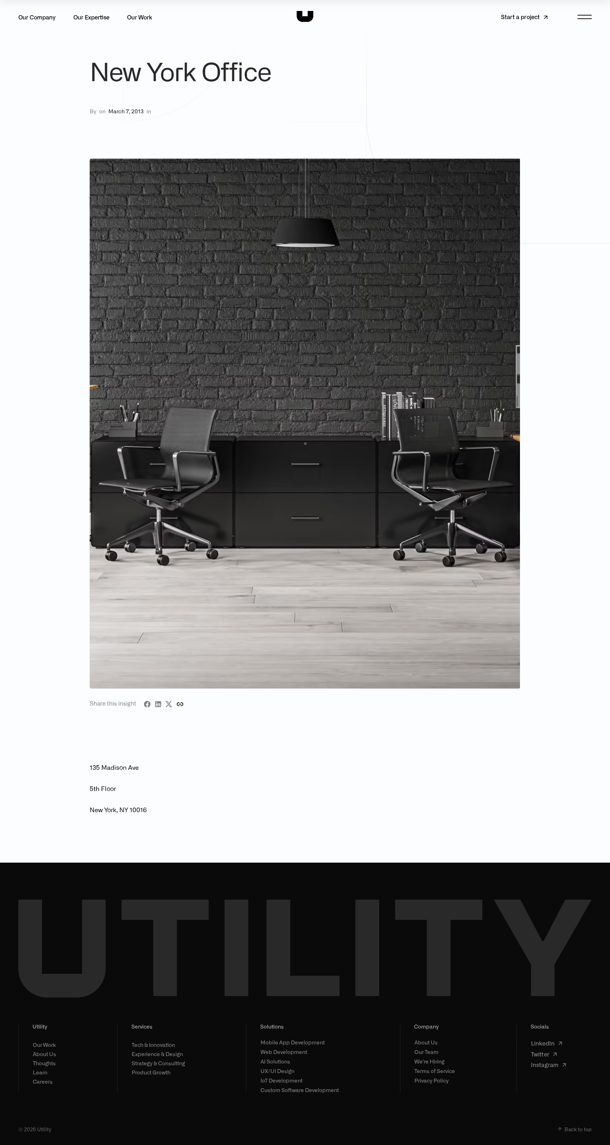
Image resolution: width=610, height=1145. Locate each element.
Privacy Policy (431, 1080)
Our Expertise (91, 16)
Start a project (520, 16)
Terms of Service (434, 1071)
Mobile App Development (293, 1042)
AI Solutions (275, 1061)
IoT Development (282, 1080)
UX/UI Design (277, 1071)
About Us (44, 1054)
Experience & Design (157, 1054)
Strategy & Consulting (158, 1063)
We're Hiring (429, 1061)
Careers (43, 1081)
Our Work (139, 16)
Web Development (284, 1052)
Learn (40, 1072)
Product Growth (151, 1072)
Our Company (37, 16)
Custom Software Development (300, 1090)
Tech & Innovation (153, 1045)
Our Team (426, 1052)
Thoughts (44, 1063)
